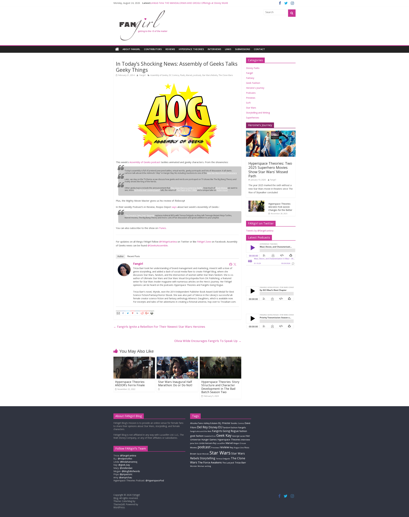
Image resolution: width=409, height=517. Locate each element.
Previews (250, 97)
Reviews (170, 49)
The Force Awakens (210, 462)
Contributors (153, 49)
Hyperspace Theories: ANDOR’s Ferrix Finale (130, 383)
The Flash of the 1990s (187, 190)
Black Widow (221, 188)
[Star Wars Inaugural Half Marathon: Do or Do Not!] (177, 358)
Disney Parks (252, 68)
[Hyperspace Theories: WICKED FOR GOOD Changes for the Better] (256, 202)
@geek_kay (124, 464)
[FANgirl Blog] (117, 49)
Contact (259, 49)
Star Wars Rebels (209, 75)
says (174, 206)
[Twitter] (235, 264)
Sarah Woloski (203, 454)
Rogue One (239, 447)
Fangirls (242, 427)
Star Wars (251, 107)
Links (228, 49)
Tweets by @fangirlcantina (259, 230)
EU (220, 427)
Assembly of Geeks (159, 75)
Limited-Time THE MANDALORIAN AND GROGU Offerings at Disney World (189, 3)
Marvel (189, 75)
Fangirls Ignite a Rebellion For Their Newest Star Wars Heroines (159, 327)
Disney (213, 427)
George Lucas (238, 436)
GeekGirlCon (210, 436)
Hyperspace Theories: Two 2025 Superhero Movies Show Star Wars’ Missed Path (270, 169)
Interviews (214, 49)
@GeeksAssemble (158, 245)
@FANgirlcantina (168, 241)
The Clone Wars (226, 75)
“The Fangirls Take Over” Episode (139, 215)
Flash (182, 75)
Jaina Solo (194, 443)
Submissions (242, 49)
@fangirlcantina (128, 455)
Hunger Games (209, 439)
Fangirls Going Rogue (225, 431)
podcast (197, 75)
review (224, 447)
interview (245, 439)
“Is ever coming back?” (147, 190)
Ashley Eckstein (211, 423)
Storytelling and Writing (258, 112)
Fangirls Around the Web (200, 431)
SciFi (248, 102)
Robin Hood (222, 190)
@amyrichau (125, 477)
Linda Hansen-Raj (207, 443)
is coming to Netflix (187, 188)
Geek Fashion (253, 82)
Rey (231, 447)
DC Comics (174, 75)
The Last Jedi (228, 462)
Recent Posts (133, 256)
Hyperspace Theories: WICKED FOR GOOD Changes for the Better (280, 207)
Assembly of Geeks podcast (144, 162)
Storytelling (207, 458)
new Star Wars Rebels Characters (222, 173)
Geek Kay (224, 435)
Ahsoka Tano (196, 423)
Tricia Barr (240, 462)
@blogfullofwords (131, 471)
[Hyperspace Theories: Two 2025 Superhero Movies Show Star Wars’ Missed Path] (271, 132)
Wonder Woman (197, 466)
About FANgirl (131, 49)
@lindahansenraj (128, 461)
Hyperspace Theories (191, 49)
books (234, 423)
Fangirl (142, 75)
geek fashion (197, 435)
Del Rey (202, 427)
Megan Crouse (239, 443)
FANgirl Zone (204, 241)
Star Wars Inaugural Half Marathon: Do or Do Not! (175, 383)
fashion (243, 431)
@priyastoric (126, 474)
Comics (241, 423)
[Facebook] (231, 264)
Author (120, 256)
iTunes (162, 228)
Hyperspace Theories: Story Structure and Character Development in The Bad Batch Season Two (220, 387)
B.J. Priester (224, 423)
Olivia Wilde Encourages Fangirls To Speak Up (207, 341)
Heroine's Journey (255, 87)
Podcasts (251, 92)
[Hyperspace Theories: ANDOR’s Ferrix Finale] (134, 358)
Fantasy (250, 77)
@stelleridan (126, 468)
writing (208, 466)
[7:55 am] (159, 389)
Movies (193, 447)
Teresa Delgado (223, 458)
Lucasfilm (220, 443)
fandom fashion (230, 427)
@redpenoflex (125, 458)
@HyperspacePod (155, 480)
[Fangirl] (124, 265)
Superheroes (252, 117)
